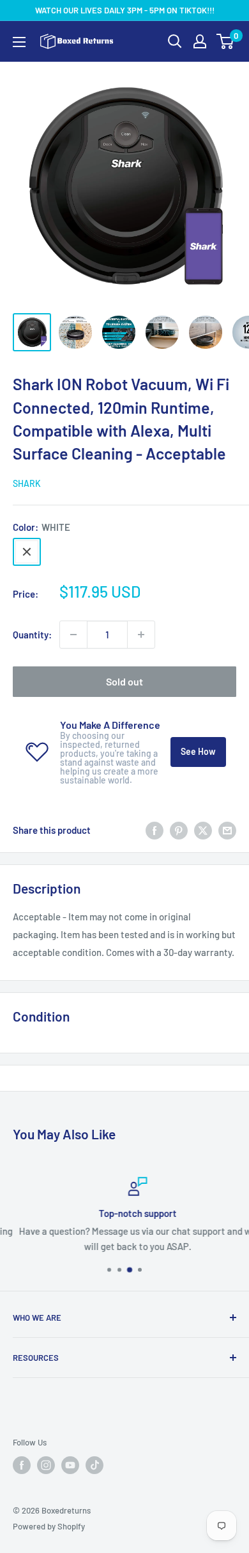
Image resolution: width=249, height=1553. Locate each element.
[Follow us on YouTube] (70, 1465)
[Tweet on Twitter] (203, 830)
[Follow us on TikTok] (94, 1465)
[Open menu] (19, 42)
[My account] (199, 41)
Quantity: (32, 634)
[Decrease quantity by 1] (73, 634)
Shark (27, 483)
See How (198, 751)
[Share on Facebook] (154, 830)
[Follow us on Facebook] (22, 1465)
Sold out (124, 681)
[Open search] (175, 41)
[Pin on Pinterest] (179, 830)
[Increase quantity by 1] (141, 634)
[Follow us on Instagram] (46, 1465)
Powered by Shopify (49, 1526)
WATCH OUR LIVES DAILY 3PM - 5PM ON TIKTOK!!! (125, 10)
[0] (226, 41)
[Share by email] (227, 830)
